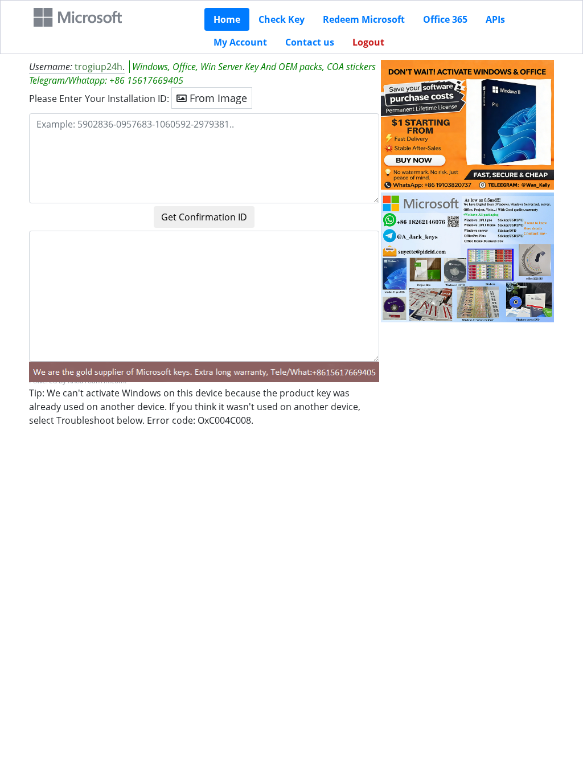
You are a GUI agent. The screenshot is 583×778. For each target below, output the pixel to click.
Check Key (281, 19)
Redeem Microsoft (364, 19)
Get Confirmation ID (204, 217)
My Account (240, 42)
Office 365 (445, 19)
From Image (217, 98)
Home (227, 19)
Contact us (309, 42)
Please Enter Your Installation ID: (99, 98)
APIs (495, 19)
